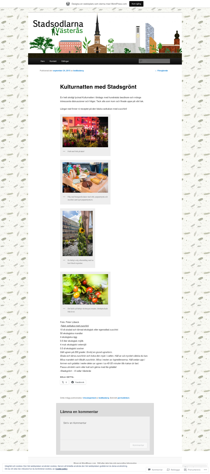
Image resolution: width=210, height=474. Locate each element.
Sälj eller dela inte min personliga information (117, 463)
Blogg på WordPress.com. (85, 463)
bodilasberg (78, 70)
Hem (43, 61)
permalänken (123, 397)
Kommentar (138, 445)
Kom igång (136, 4)
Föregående (161, 70)
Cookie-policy (61, 468)
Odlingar (65, 61)
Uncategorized (89, 397)
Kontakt (53, 61)
